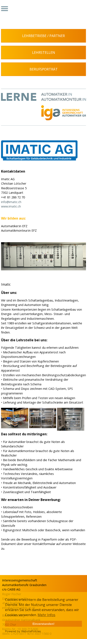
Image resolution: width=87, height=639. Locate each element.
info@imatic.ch (11, 202)
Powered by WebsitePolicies (23, 631)
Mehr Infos (46, 615)
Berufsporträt (44, 69)
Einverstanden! (43, 623)
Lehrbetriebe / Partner (43, 35)
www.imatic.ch (11, 206)
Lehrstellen (43, 52)
